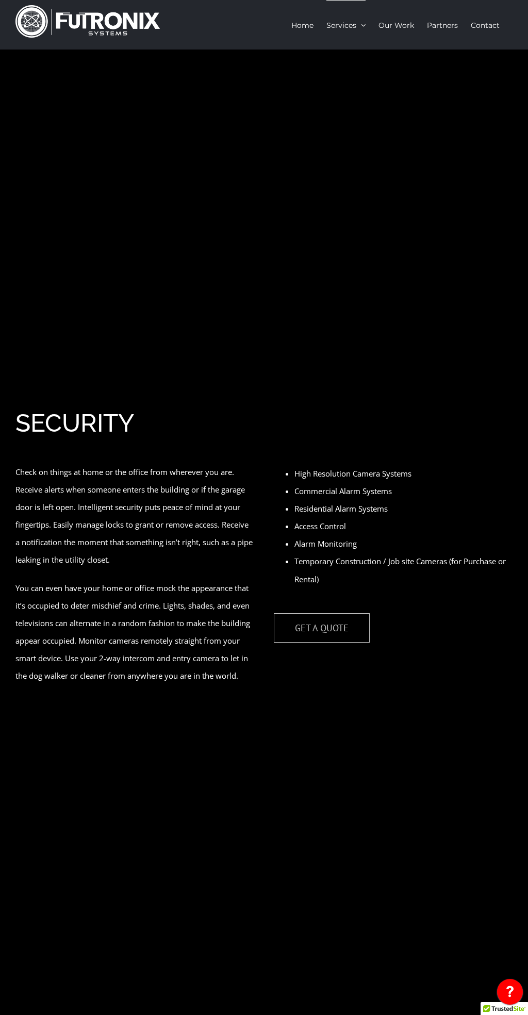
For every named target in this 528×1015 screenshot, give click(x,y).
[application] (510, 994)
